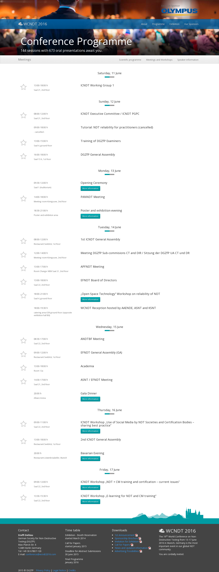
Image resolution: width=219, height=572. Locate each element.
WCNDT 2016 (35, 23)
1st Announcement (125, 535)
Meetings (24, 59)
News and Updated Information (131, 547)
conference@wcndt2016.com (41, 554)
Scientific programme (130, 59)
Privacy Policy (43, 570)
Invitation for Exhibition (127, 541)
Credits (72, 570)
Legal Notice (59, 570)
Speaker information (187, 59)
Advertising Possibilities (127, 551)
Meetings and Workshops (159, 59)
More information (90, 188)
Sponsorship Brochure (127, 538)
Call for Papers (123, 544)
